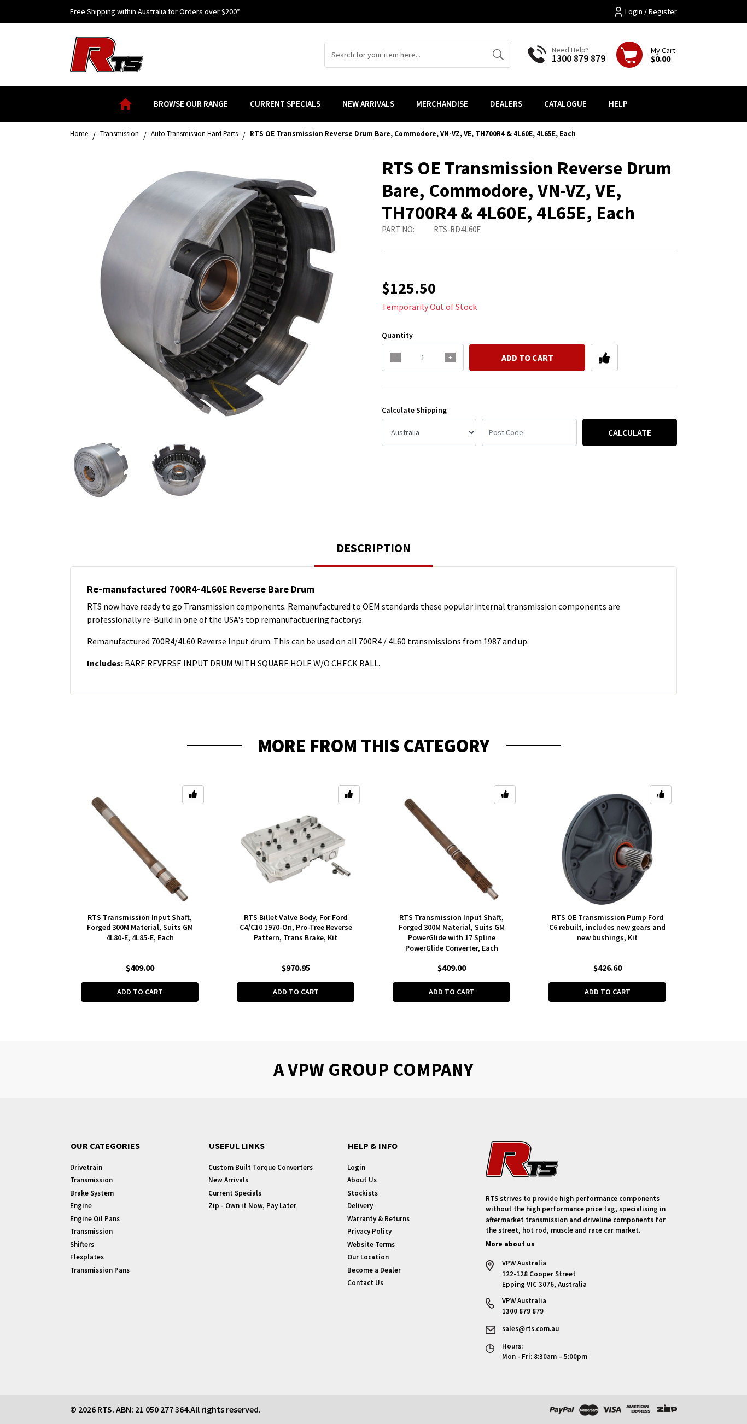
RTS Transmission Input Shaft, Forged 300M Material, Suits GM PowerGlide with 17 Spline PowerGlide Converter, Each (452, 932)
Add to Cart (527, 357)
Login (356, 1167)
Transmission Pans (100, 1270)
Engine (81, 1205)
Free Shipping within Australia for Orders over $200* (155, 11)
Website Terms (371, 1244)
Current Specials (285, 103)
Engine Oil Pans (95, 1218)
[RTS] (106, 53)
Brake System (92, 1193)
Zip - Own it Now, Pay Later (252, 1205)
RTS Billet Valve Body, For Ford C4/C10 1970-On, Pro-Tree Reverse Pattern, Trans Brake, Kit (296, 927)
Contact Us (365, 1282)
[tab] (373, 553)
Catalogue (565, 103)
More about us (510, 1244)
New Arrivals (368, 103)
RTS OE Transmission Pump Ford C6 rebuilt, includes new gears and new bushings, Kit (607, 927)
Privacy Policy (369, 1231)
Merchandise (442, 103)
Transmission (91, 1180)
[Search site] (498, 54)
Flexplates (87, 1257)
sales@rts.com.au (530, 1328)
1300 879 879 (578, 58)
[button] (604, 357)
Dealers (506, 103)
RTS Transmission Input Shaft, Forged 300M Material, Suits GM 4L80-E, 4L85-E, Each (140, 927)
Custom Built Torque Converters (260, 1167)
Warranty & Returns (378, 1218)
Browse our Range (191, 103)
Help (618, 103)
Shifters (82, 1244)
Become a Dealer (374, 1270)
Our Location (368, 1257)
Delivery (360, 1205)
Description (373, 547)
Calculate (629, 432)
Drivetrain (86, 1167)
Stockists (362, 1193)
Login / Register (651, 11)
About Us (362, 1180)
